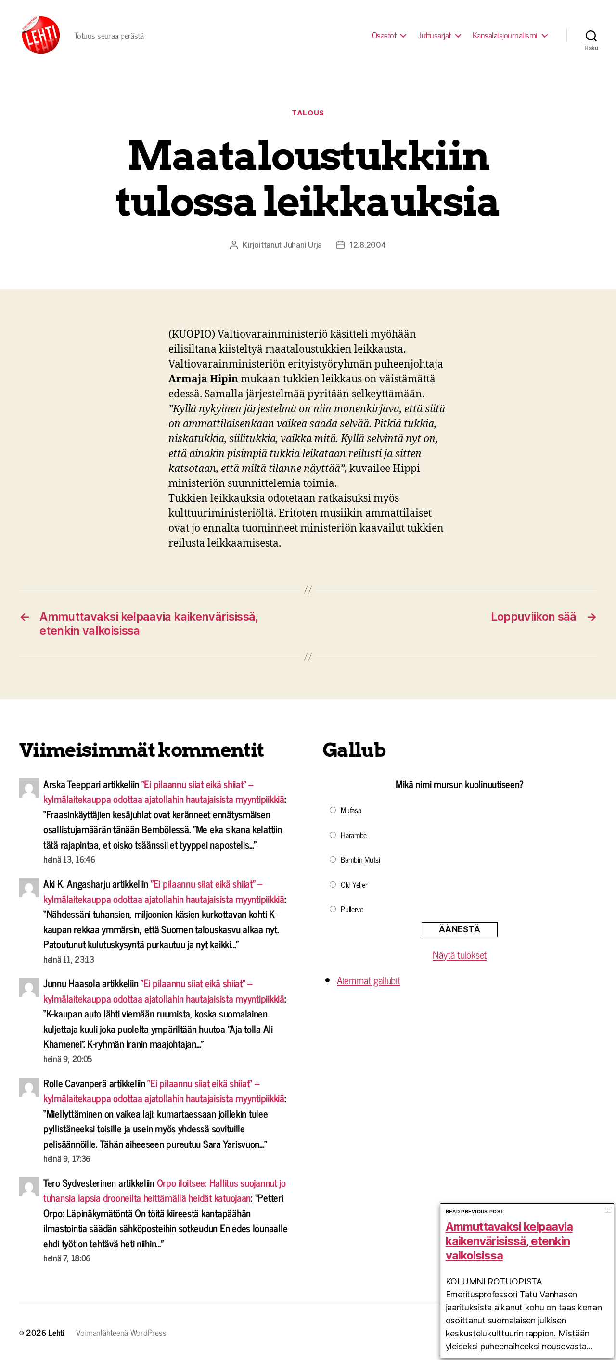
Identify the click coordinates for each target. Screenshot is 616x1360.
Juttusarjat (434, 35)
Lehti (56, 1332)
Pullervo (352, 908)
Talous (308, 113)
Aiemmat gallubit (368, 980)
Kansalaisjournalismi (505, 35)
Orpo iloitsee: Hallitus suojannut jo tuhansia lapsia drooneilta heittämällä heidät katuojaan (164, 1190)
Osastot (384, 35)
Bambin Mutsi (360, 859)
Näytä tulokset (460, 954)
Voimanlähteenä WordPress (121, 1332)
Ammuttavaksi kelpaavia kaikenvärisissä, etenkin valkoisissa (509, 1241)
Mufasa (351, 809)
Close (608, 1210)
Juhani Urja (302, 245)
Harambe (354, 834)
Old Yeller (354, 884)
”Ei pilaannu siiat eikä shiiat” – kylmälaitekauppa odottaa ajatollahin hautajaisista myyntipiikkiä (163, 791)
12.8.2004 (367, 245)
